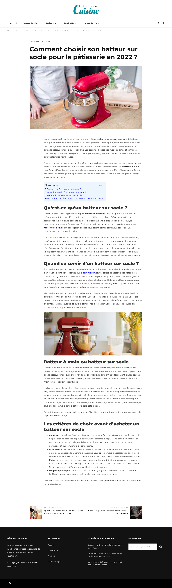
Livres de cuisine (92, 23)
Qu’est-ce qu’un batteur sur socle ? (64, 189)
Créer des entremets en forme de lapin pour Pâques (105, 546)
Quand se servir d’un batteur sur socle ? (66, 192)
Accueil (13, 23)
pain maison (89, 272)
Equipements (52, 23)
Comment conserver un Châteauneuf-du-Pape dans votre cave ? (105, 554)
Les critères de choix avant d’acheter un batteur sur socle (75, 198)
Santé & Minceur (71, 23)
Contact (51, 556)
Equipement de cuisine (40, 41)
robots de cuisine (53, 227)
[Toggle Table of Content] (100, 185)
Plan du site (53, 550)
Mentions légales (55, 562)
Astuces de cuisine (31, 23)
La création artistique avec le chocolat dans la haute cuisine (105, 563)
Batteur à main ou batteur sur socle (64, 195)
